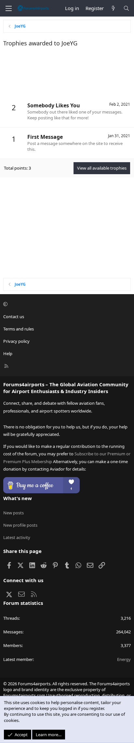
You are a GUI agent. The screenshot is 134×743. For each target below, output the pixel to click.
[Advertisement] (67, 73)
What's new (17, 498)
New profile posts (20, 525)
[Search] (126, 8)
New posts (13, 513)
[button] (66, 304)
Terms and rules (18, 329)
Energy (124, 659)
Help (7, 353)
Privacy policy (16, 341)
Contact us (13, 316)
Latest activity (16, 537)
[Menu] (8, 8)
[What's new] (113, 8)
